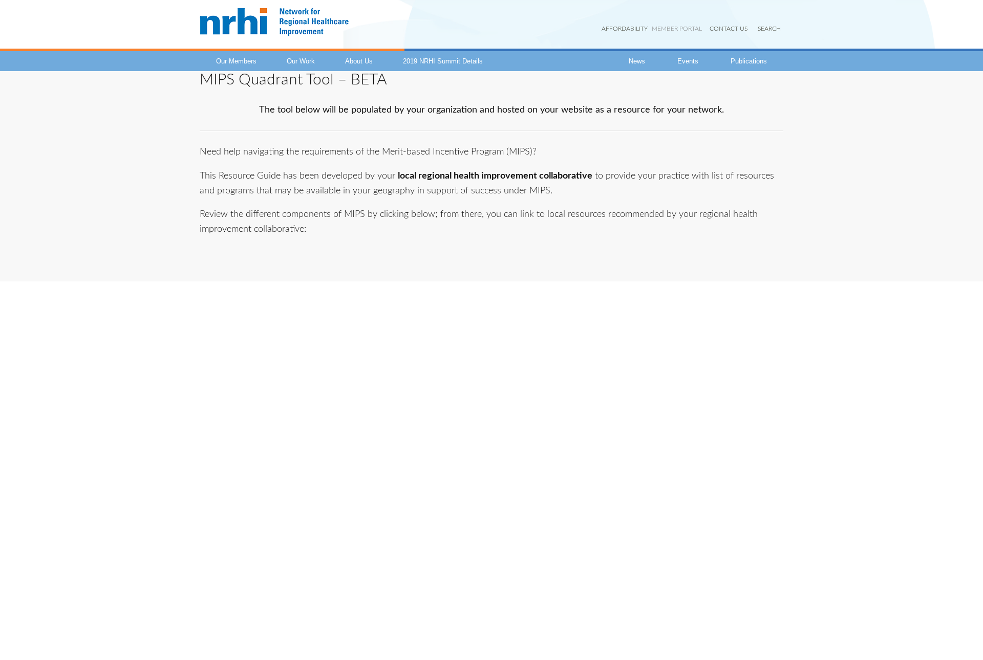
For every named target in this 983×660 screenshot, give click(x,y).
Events (687, 61)
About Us (359, 61)
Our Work (301, 61)
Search (769, 29)
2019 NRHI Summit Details (443, 61)
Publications (749, 61)
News (637, 61)
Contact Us (728, 29)
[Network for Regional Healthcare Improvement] (274, 35)
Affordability (625, 29)
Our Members (236, 61)
